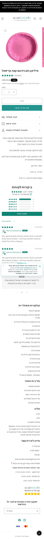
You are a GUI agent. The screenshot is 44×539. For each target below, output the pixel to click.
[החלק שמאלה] (17, 292)
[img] (7, 227)
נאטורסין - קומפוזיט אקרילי (29, 375)
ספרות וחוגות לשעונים (31, 334)
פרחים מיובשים (34, 371)
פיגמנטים (36, 326)
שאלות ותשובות (34, 422)
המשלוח (21, 83)
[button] (2, 18)
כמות (4, 87)
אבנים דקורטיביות (33, 338)
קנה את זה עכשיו (22, 108)
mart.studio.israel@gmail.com (27, 459)
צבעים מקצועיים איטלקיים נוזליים (27, 322)
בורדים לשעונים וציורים (31, 330)
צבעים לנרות (35, 359)
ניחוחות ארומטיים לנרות (30, 354)
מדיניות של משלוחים (32, 399)
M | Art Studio (24, 536)
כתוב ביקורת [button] (22, 214)
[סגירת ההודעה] (3, 265)
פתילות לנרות (34, 363)
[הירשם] (37, 511)
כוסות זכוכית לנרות (32, 367)
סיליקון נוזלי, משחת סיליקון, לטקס (27, 342)
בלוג (38, 418)
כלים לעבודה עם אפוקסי (30, 346)
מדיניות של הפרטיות (32, 390)
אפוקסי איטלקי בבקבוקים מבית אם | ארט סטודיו (24, 316)
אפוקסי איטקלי (34, 311)
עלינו (38, 414)
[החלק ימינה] (27, 292)
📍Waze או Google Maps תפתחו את (25, 463)
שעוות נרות (35, 350)
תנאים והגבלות (34, 403)
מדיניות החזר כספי (32, 394)
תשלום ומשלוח (34, 386)
